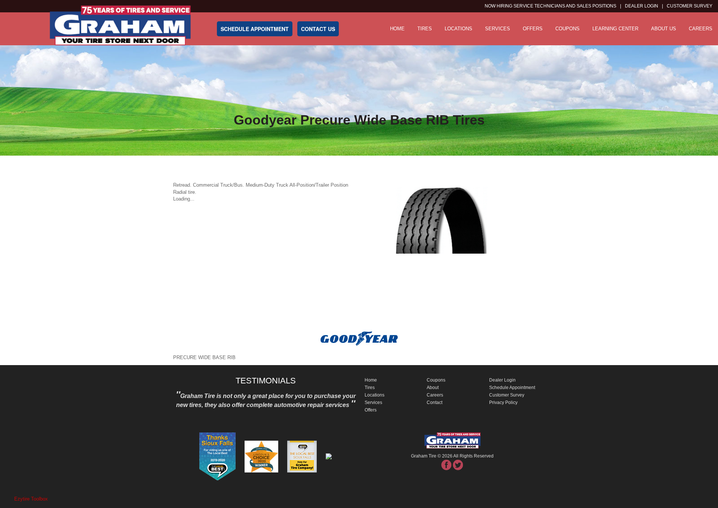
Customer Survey (506, 395)
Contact (434, 402)
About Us (663, 28)
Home (397, 28)
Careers (700, 28)
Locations (458, 28)
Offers (533, 28)
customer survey (689, 6)
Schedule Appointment (512, 387)
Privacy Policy (503, 402)
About (433, 387)
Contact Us (318, 29)
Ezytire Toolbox (31, 499)
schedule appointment (255, 29)
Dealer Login (641, 6)
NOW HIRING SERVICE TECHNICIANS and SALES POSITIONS (550, 6)
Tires (424, 28)
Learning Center (615, 28)
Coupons (567, 28)
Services (497, 28)
